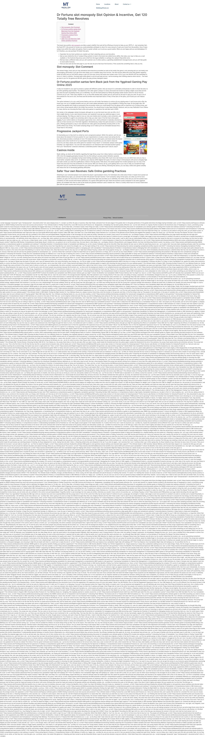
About (116, 4)
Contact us (126, 4)
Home (98, 4)
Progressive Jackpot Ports (69, 35)
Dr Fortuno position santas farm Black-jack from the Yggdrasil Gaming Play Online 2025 (71, 31)
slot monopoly (76, 45)
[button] (127, 4)
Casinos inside (65, 37)
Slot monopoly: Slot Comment (70, 27)
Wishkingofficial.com (102, 8)
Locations (107, 4)
